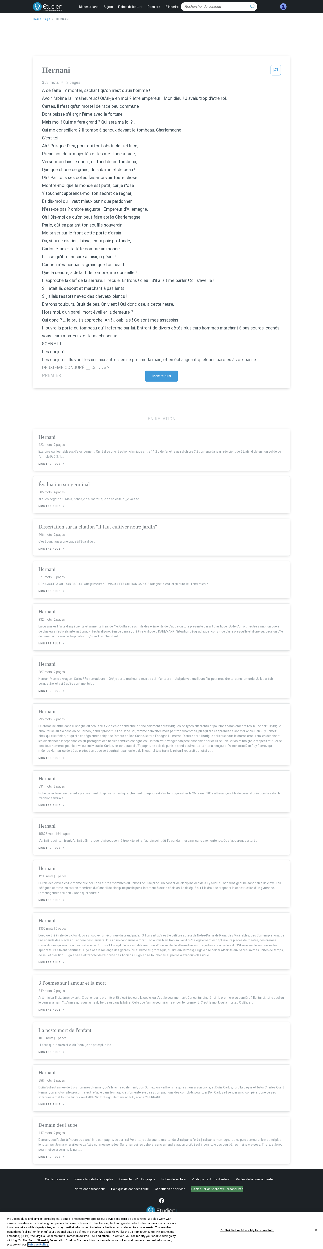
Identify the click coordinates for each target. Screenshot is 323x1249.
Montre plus (161, 376)
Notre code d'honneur (90, 1189)
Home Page (42, 19)
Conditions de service (170, 1189)
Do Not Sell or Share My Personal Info (247, 1230)
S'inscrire (172, 7)
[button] (275, 71)
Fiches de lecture (130, 7)
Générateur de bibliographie (93, 1179)
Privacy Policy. (38, 1244)
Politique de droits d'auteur (211, 1179)
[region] (161, 1230)
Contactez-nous (56, 1179)
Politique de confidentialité (130, 1189)
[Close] (316, 1230)
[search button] (253, 6)
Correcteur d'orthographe (137, 1179)
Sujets (108, 7)
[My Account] (283, 7)
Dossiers (154, 7)
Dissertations (88, 7)
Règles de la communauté (254, 1179)
